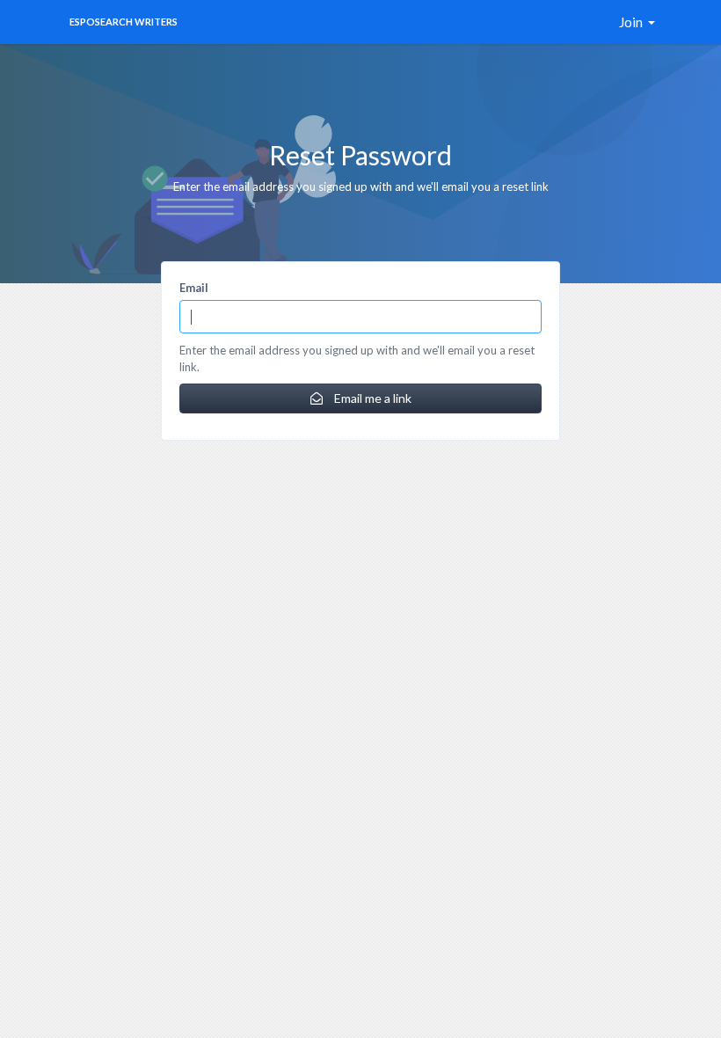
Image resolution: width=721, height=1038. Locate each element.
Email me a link (371, 398)
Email (193, 288)
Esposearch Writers (123, 21)
